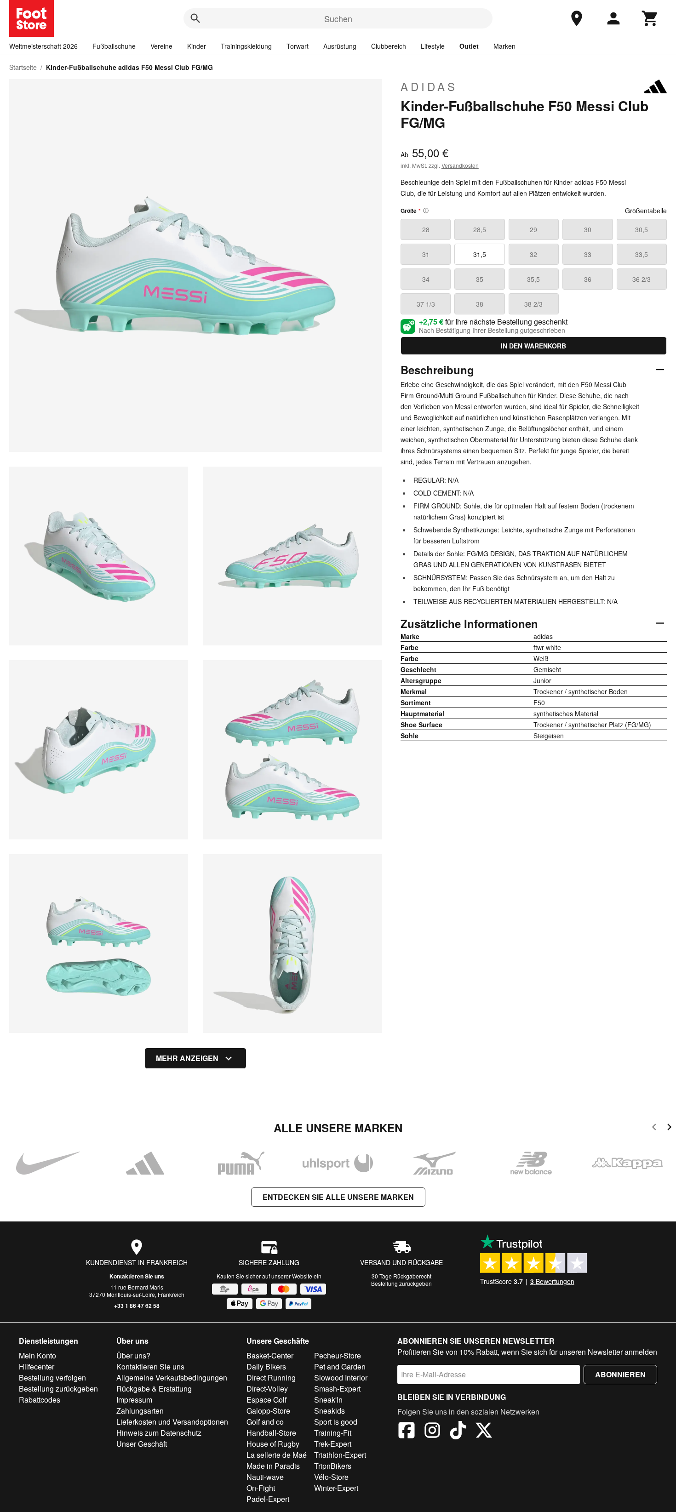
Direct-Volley (267, 1388)
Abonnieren (620, 1374)
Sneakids (329, 1410)
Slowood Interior (340, 1377)
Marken (504, 46)
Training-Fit (332, 1432)
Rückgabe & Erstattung (154, 1388)
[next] (669, 1128)
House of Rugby (272, 1443)
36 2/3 (641, 279)
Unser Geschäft (141, 1443)
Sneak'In (328, 1399)
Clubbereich (388, 46)
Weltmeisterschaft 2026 (43, 46)
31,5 (479, 254)
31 (426, 254)
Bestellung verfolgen (52, 1377)
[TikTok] (458, 1431)
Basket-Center (269, 1355)
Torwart (297, 46)
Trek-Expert (332, 1443)
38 (479, 303)
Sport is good (335, 1421)
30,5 (641, 229)
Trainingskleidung (246, 46)
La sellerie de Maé (276, 1454)
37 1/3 (426, 303)
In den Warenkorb (533, 345)
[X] (484, 1431)
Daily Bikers (266, 1366)
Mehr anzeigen (187, 1058)
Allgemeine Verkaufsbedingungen (171, 1377)
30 (587, 229)
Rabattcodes (39, 1399)
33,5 (641, 254)
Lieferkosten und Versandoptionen (172, 1421)
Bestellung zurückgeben (401, 1283)
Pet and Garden (340, 1366)
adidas (429, 86)
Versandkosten (460, 165)
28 (426, 229)
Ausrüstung (339, 46)
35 (479, 279)
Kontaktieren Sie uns (136, 1276)
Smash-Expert (337, 1388)
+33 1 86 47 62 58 (137, 1305)
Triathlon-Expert (340, 1454)
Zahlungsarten (140, 1410)
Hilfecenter (36, 1366)
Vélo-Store (331, 1477)
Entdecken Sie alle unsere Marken (338, 1197)
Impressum (134, 1399)
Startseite (23, 67)
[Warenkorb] (650, 18)
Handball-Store (271, 1432)
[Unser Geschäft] (576, 18)
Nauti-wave (265, 1477)
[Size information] (426, 210)
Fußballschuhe (114, 46)
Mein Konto (37, 1355)
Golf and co (265, 1421)
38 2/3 (533, 303)
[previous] (654, 1128)
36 (587, 279)
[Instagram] (432, 1431)
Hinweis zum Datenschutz (158, 1432)
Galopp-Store (268, 1410)
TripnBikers (332, 1466)
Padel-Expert (267, 1499)
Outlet (469, 46)
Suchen (338, 18)
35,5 (533, 279)
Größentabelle (646, 210)
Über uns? (133, 1355)
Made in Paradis (273, 1466)
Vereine (161, 46)
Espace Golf (266, 1399)
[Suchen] (195, 18)
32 (533, 254)
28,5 (479, 229)
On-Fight (260, 1488)
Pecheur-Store (337, 1355)
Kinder (196, 46)
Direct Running (271, 1377)
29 (533, 229)
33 (587, 254)
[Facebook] (406, 1431)
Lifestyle (433, 46)
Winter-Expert (336, 1488)
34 (426, 279)
